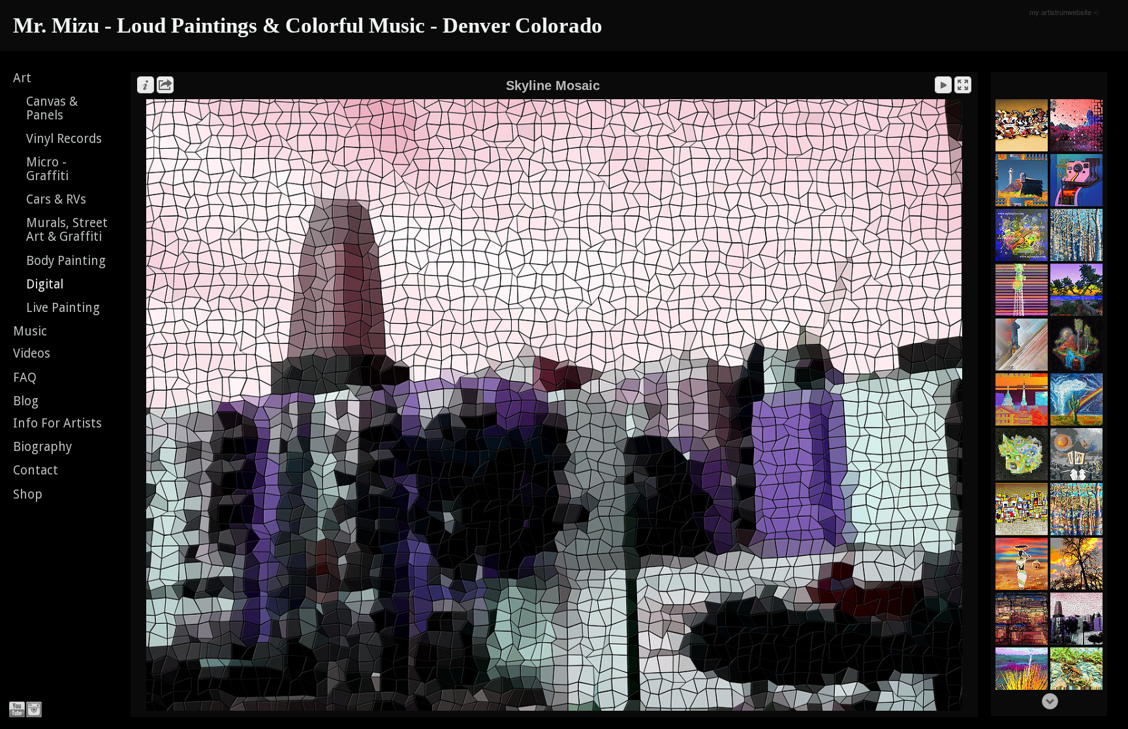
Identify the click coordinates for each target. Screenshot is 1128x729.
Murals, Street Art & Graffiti (67, 229)
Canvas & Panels (52, 108)
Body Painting (66, 260)
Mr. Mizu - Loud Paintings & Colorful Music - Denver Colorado (308, 25)
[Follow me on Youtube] (17, 709)
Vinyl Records (64, 138)
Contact (35, 470)
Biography (42, 446)
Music (30, 331)
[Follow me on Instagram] (34, 709)
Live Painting (63, 307)
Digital (44, 284)
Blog (26, 401)
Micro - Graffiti (47, 169)
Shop (27, 494)
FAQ (25, 377)
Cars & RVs (56, 199)
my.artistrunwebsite (1060, 12)
